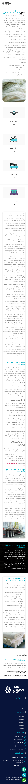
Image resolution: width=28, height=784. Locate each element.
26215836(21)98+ (18, 746)
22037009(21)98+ (18, 737)
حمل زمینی (14, 174)
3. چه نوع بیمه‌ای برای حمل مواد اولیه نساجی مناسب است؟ (14, 676)
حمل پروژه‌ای (14, 201)
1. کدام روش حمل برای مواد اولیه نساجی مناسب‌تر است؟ (15, 659)
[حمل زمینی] (14, 166)
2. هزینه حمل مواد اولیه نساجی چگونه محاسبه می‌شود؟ (15, 671)
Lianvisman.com (14, 780)
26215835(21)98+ (18, 743)
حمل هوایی (14, 121)
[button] (14, 660)
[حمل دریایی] (14, 139)
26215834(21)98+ (18, 740)
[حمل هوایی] (14, 112)
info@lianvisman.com (17, 757)
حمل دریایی (14, 148)
